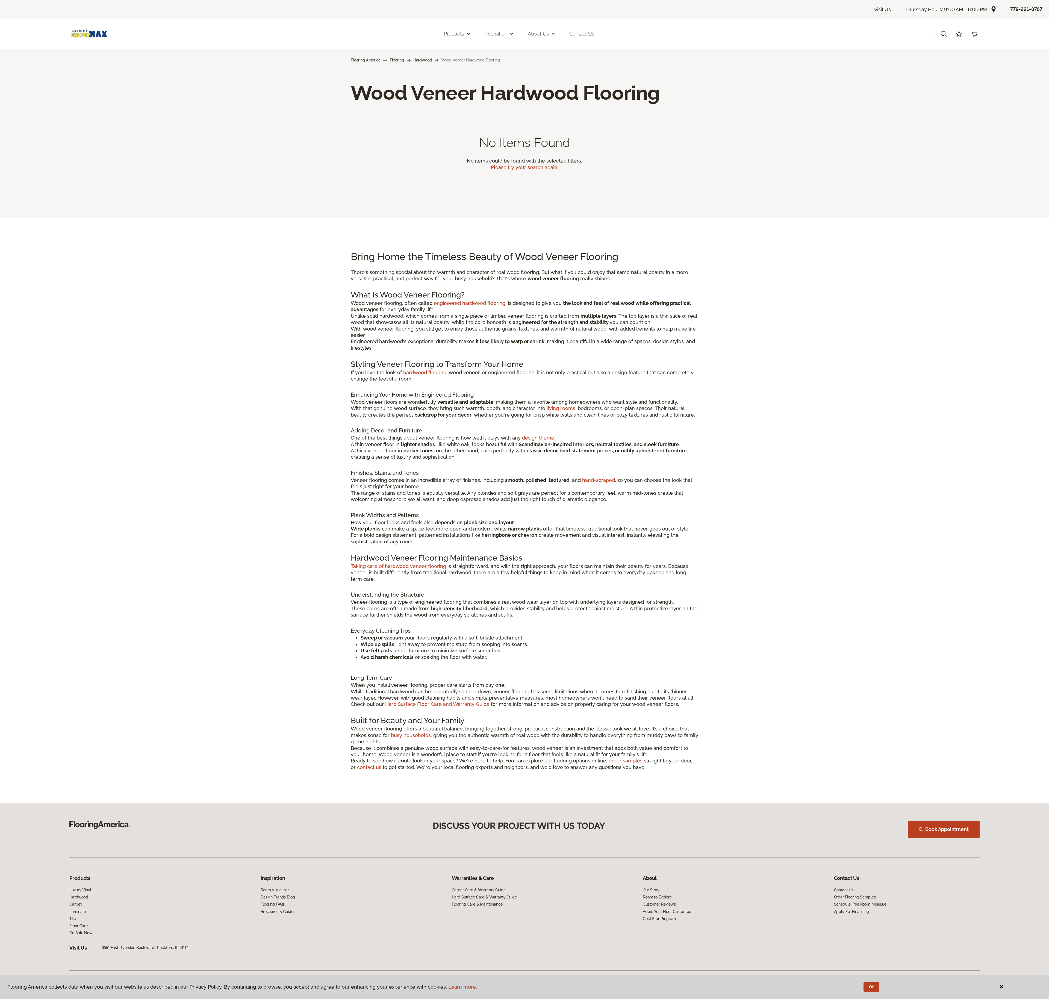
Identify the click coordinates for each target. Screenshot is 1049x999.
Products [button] (454, 34)
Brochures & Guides (278, 911)
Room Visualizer (275, 890)
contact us (369, 767)
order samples (626, 761)
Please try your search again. (524, 167)
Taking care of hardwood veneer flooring (398, 566)
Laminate (77, 911)
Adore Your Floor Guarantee (667, 911)
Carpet (75, 904)
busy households (411, 735)
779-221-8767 (1026, 9)
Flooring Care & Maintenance (477, 904)
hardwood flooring (424, 372)
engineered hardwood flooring (469, 303)
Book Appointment (946, 829)
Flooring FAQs (273, 904)
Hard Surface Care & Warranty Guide (484, 897)
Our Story (651, 890)
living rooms (561, 408)
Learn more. (462, 987)
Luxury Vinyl (80, 890)
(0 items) (974, 34)
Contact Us (581, 34)
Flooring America (366, 60)
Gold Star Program (659, 919)
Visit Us (882, 9)
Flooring (397, 60)
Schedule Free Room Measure (860, 904)
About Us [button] (538, 34)
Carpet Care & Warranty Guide (479, 890)
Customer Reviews (659, 904)
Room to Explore (657, 897)
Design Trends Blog (278, 897)
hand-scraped (598, 480)
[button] (943, 33)
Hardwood (422, 60)
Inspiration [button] (496, 34)
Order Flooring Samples (855, 897)
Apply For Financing (851, 911)
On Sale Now (80, 933)
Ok (871, 987)
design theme (538, 438)
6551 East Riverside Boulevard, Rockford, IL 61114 (145, 947)
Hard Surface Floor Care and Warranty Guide (437, 704)
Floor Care (78, 926)
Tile (72, 919)
